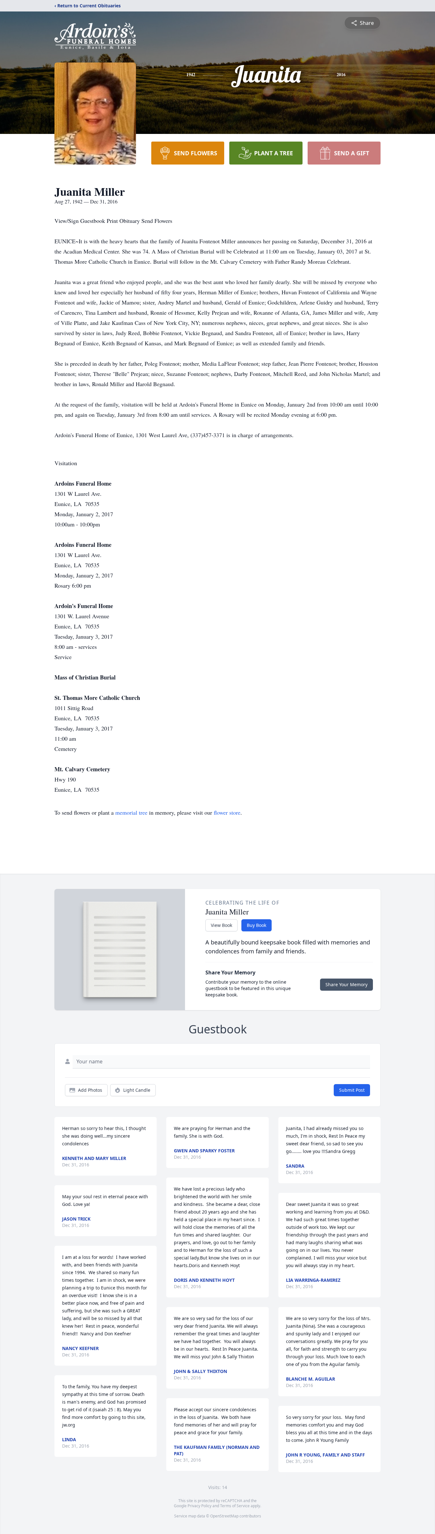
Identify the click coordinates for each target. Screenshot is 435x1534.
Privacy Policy (199, 1505)
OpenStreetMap (224, 1516)
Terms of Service (235, 1505)
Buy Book (256, 925)
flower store (227, 812)
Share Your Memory (346, 984)
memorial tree (131, 812)
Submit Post (352, 1090)
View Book (221, 925)
